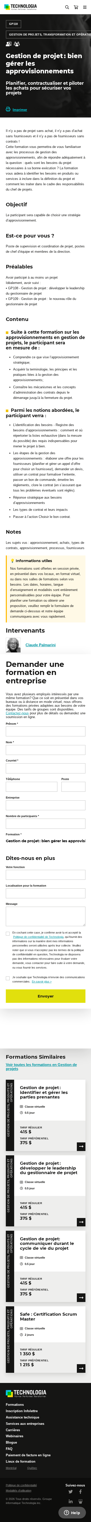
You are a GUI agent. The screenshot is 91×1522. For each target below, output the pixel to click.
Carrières (13, 1430)
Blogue (11, 1442)
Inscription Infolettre (22, 1411)
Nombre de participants (22, 816)
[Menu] (85, 7)
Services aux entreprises (25, 1424)
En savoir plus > (42, 981)
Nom (10, 742)
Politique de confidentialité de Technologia (38, 936)
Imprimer (20, 110)
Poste (65, 779)
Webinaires (14, 1436)
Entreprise (12, 797)
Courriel (12, 760)
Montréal (11, 1467)
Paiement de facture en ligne (28, 1455)
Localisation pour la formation (26, 885)
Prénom (12, 723)
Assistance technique (22, 1417)
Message (11, 903)
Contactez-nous (17, 713)
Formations (15, 1405)
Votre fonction (15, 867)
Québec (32, 1467)
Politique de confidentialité (21, 1485)
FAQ (9, 1449)
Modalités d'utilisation (18, 1490)
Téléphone (13, 779)
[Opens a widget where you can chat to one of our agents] (72, 1513)
